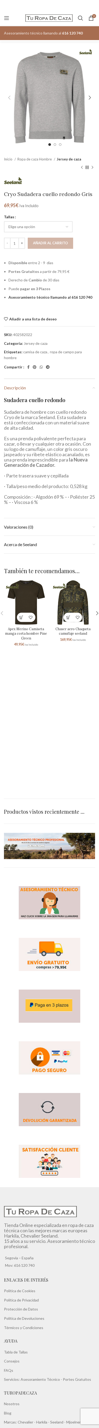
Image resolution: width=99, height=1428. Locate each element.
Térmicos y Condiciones (23, 1327)
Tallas (9, 217)
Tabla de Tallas (16, 1351)
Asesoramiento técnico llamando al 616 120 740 (50, 297)
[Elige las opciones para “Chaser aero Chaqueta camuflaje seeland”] (68, 617)
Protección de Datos (21, 1309)
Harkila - (43, 1422)
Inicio (8, 159)
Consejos (12, 1361)
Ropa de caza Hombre (35, 159)
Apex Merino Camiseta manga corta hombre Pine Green (26, 633)
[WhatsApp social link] (41, 367)
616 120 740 (24, 1265)
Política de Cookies (19, 1290)
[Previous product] (81, 167)
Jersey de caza (69, 159)
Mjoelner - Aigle (79, 1422)
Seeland (56, 1422)
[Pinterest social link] (34, 367)
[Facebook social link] (28, 367)
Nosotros (12, 1403)
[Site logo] (49, 17)
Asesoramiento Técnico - (42, 1379)
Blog (7, 1413)
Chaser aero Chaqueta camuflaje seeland (73, 631)
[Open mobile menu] (6, 18)
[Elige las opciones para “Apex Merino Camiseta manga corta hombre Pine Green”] (21, 617)
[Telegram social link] (47, 367)
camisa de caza (35, 352)
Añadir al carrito (50, 243)
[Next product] (92, 167)
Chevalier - (27, 1422)
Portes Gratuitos (77, 1379)
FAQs (8, 1370)
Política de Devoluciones (24, 1318)
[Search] (80, 18)
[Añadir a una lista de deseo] (30, 617)
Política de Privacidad (21, 1300)
